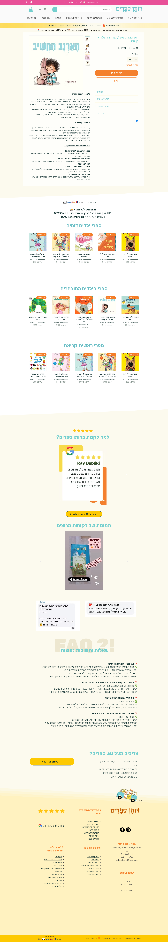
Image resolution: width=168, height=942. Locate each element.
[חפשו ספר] (54, 9)
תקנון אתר (95, 859)
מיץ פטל (58, 856)
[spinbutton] (133, 59)
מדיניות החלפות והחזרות (89, 865)
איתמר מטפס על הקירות (52, 883)
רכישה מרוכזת (93, 862)
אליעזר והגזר (57, 886)
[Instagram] (26, 2)
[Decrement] (136, 59)
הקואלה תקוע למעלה (90, 827)
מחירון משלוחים (93, 856)
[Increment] (129, 59)
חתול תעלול (57, 862)
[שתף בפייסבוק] (136, 120)
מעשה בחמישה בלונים (53, 859)
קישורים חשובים (92, 847)
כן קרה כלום (94, 830)
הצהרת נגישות (93, 874)
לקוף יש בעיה (93, 839)
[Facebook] (31, 2)
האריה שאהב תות (55, 877)
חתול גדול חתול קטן (91, 833)
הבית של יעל (57, 874)
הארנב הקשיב (93, 821)
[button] (30, 9)
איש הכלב (58, 865)
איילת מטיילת (94, 836)
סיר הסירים (57, 880)
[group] (84, 253)
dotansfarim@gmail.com (127, 860)
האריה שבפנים (93, 824)
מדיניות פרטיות (93, 871)
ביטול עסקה (94, 868)
